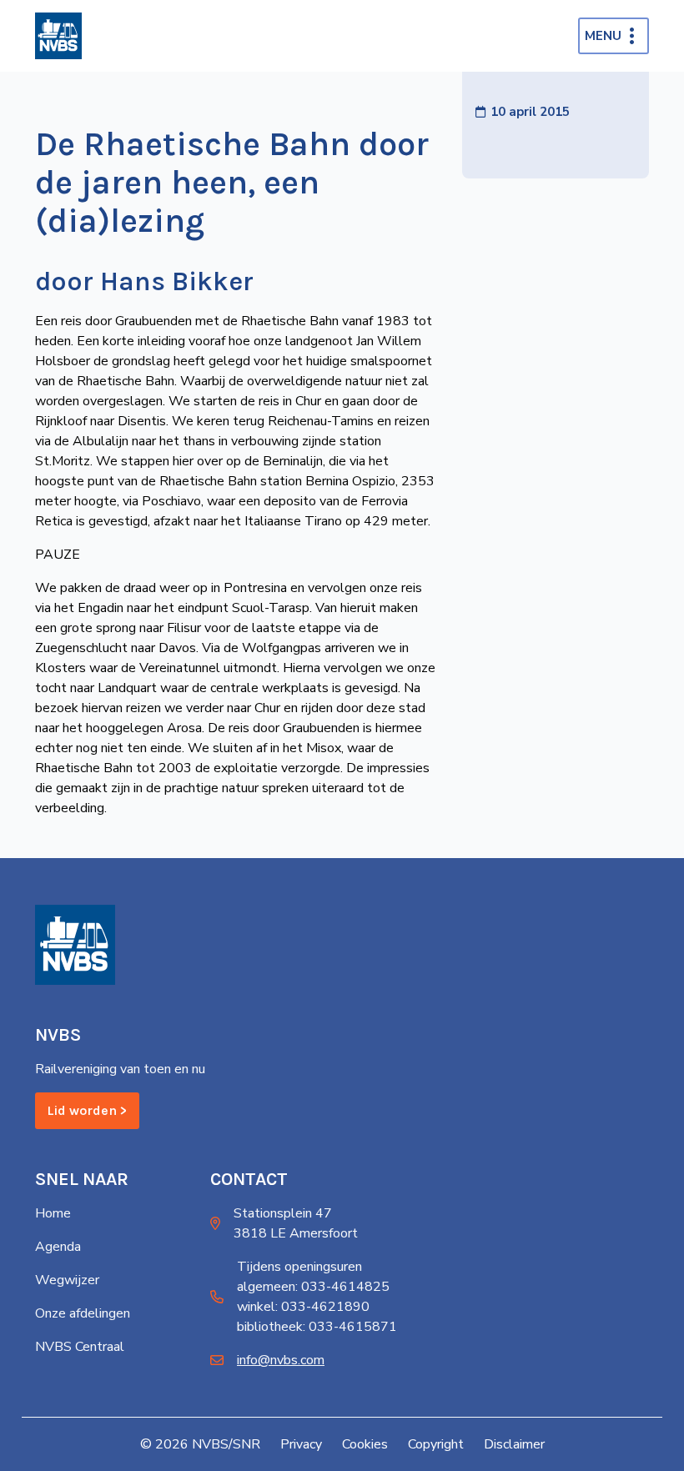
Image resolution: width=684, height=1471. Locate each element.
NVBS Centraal (79, 1347)
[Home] (58, 36)
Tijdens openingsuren (299, 1267)
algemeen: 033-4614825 (313, 1287)
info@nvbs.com (280, 1360)
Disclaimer (514, 1444)
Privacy (301, 1444)
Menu (603, 36)
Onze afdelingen (82, 1313)
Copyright (436, 1444)
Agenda (58, 1247)
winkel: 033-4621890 (303, 1307)
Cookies (365, 1444)
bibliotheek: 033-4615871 (317, 1327)
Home (53, 1213)
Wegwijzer (67, 1280)
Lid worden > (87, 1110)
